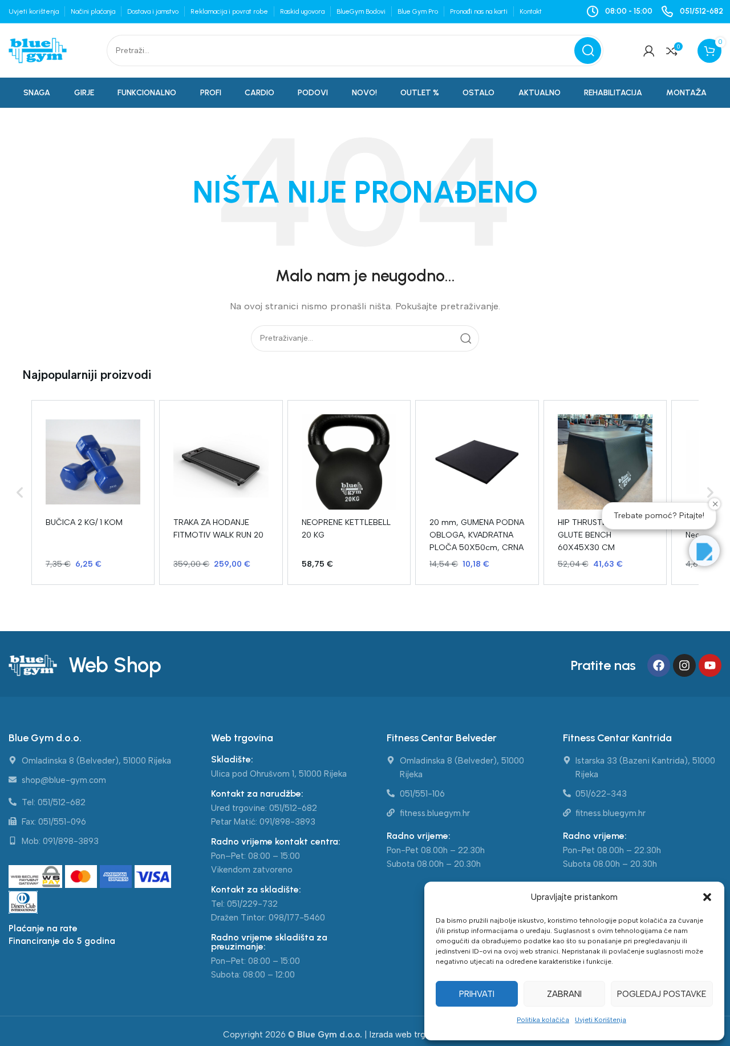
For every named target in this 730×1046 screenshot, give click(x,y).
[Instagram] (684, 665)
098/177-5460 (297, 917)
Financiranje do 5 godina (62, 940)
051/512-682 (293, 808)
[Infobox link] (691, 11)
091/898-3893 (287, 822)
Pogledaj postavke (662, 994)
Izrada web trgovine (408, 1034)
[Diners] (23, 903)
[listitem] (93, 492)
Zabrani (564, 994)
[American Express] (117, 877)
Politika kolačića (543, 1020)
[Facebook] (658, 665)
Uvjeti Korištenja (600, 1020)
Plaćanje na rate (43, 928)
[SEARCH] (587, 50)
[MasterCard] (82, 877)
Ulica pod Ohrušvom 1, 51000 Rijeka (279, 774)
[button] (707, 897)
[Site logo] (38, 50)
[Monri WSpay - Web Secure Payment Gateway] (36, 877)
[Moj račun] (649, 50)
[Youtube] (710, 665)
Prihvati (476, 994)
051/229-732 (252, 904)
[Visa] (153, 877)
